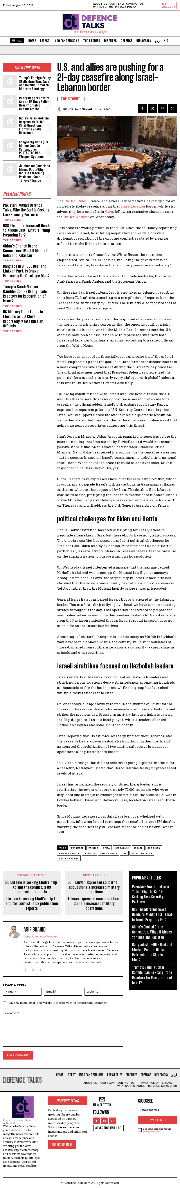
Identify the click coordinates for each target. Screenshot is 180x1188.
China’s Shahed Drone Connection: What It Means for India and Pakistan (27, 251)
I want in (155, 1120)
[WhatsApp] (172, 108)
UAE (124, 853)
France (93, 848)
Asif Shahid (83, 109)
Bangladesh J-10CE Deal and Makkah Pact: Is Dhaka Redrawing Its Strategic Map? (26, 271)
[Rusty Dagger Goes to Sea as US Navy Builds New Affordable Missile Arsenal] (10, 101)
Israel (124, 206)
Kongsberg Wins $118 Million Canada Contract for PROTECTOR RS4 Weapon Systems (33, 149)
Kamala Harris (69, 853)
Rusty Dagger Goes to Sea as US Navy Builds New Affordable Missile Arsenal (34, 103)
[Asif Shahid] (60, 109)
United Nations (76, 217)
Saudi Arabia (108, 853)
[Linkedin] (32, 969)
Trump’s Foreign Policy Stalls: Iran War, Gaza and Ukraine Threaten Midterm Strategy (35, 83)
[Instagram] (104, 1121)
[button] (166, 40)
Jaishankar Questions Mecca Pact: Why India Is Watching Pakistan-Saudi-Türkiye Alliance (34, 173)
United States (75, 201)
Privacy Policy (151, 1131)
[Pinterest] (162, 108)
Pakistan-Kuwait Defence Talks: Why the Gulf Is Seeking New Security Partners (26, 210)
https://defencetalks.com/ (40, 936)
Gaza (109, 211)
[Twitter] (152, 108)
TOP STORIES (12, 219)
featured (77, 848)
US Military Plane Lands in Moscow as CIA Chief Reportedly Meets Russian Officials (23, 319)
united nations (141, 853)
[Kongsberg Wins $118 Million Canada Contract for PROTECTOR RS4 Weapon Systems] (10, 145)
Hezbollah (122, 848)
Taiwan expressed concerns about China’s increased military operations (94, 904)
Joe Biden (154, 848)
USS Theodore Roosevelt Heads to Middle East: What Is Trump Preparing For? (26, 230)
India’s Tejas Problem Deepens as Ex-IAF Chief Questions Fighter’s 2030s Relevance (34, 125)
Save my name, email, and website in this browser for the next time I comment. (58, 1002)
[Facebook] (142, 108)
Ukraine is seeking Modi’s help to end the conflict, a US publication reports (32, 904)
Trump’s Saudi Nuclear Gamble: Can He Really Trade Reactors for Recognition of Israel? (25, 293)
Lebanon (138, 206)
